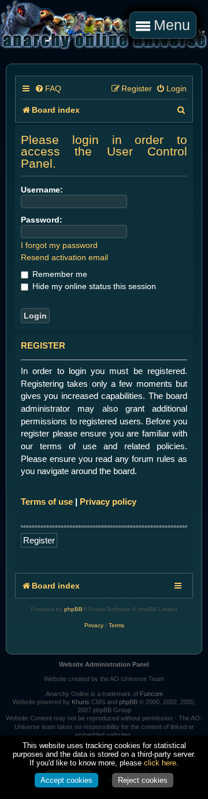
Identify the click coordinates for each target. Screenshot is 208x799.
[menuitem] (48, 89)
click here (160, 763)
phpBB (73, 609)
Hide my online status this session (93, 286)
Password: (41, 219)
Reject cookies (143, 780)
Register (39, 540)
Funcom (151, 693)
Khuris (81, 701)
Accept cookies (66, 780)
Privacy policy (108, 501)
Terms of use (47, 501)
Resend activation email (64, 257)
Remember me (58, 274)
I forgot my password (59, 245)
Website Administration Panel (104, 664)
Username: (42, 189)
